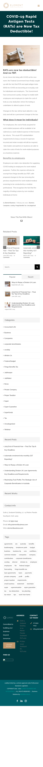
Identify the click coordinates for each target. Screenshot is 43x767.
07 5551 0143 (13, 521)
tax (5, 591)
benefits (31, 544)
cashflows (32, 551)
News (6, 384)
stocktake (30, 584)
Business (31, 203)
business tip (17, 551)
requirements (22, 580)
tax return (7, 594)
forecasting (8, 569)
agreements (8, 544)
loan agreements (10, 573)
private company (10, 576)
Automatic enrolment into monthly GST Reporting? (31, 250)
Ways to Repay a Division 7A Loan (24, 282)
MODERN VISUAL (25, 694)
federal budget (24, 565)
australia (23, 544)
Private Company (10, 390)
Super (6, 401)
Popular (12, 277)
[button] (4, 247)
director (15, 562)
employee (33, 562)
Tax (5, 418)
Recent (30, 277)
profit (20, 576)
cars (25, 551)
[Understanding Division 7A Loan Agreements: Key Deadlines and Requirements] (7, 304)
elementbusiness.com (15, 528)
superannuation (16, 587)
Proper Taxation (10, 395)
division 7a (8, 355)
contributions (8, 558)
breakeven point (21, 547)
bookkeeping (8, 547)
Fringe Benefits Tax (20, 205)
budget (32, 547)
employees (8, 565)
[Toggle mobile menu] (39, 6)
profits (27, 576)
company (32, 555)
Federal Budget (10, 361)
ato (16, 544)
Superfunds (8, 412)
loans (20, 573)
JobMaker (7, 378)
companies (22, 555)
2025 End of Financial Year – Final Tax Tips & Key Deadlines (11, 250)
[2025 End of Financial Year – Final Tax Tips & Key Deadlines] (7, 293)
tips (15, 594)
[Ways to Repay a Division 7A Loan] (7, 283)
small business (9, 584)
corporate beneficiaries (12, 344)
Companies (6, 205)
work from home (24, 594)
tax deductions (14, 591)
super (6, 587)
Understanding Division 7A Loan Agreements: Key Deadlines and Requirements (23, 305)
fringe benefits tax (21, 569)
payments (28, 573)
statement (20, 584)
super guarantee (29, 587)
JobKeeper (8, 372)
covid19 (12, 205)
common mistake (10, 555)
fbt (16, 565)
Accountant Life (10, 327)
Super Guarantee (10, 407)
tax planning (26, 591)
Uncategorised (31, 205)
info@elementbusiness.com (18, 525)
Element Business (10, 203)
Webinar (7, 429)
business (7, 551)
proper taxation (9, 580)
